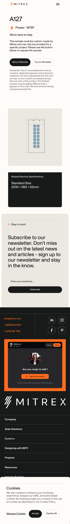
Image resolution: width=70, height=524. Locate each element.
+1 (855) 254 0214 (12, 325)
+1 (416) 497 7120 (12, 331)
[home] (18, 4)
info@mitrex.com (12, 319)
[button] (57, 4)
